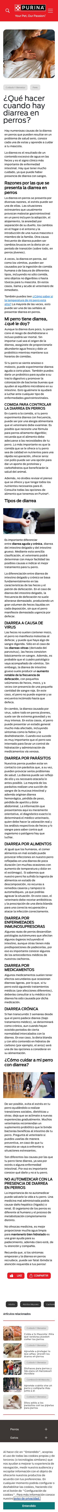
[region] (29, 1477)
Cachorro (50, 1304)
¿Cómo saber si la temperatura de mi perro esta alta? (29, 300)
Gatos (14, 1437)
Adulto (11, 1304)
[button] (50, 11)
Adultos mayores (31, 1304)
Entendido (29, 1505)
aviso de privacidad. (27, 1498)
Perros (14, 1429)
